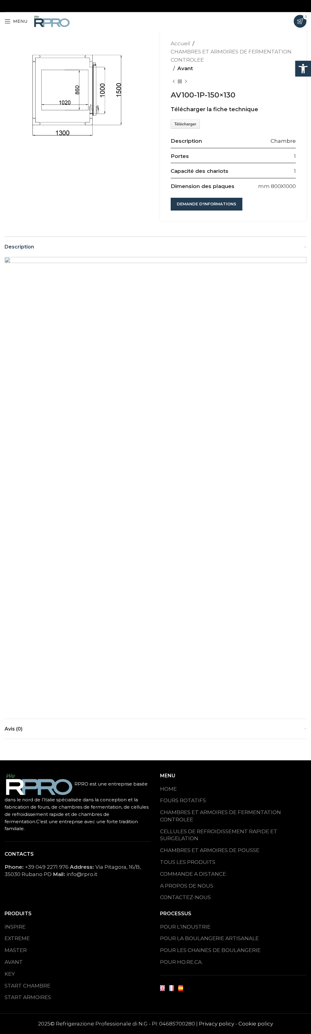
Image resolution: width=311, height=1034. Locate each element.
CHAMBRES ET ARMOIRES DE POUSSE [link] (209, 850)
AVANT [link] (14, 962)
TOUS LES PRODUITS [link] (187, 862)
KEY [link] (10, 974)
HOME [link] (168, 789)
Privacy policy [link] (216, 1024)
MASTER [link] (16, 950)
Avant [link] (185, 68)
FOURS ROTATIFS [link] (183, 800)
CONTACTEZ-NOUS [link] (185, 897)
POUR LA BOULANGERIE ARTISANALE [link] (209, 938)
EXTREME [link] (17, 938)
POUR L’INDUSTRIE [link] (185, 927)
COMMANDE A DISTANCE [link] (193, 874)
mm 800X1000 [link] (277, 186)
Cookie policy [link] (255, 1024)
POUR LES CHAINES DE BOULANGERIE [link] (210, 950)
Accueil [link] (180, 43)
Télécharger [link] (185, 124)
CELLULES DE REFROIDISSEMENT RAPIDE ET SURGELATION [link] (218, 835)
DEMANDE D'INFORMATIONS (206, 203)
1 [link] (295, 156)
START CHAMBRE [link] (27, 986)
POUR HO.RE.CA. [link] (181, 962)
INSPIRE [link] (15, 927)
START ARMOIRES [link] (28, 997)
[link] (303, 69)
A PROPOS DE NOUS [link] (186, 886)
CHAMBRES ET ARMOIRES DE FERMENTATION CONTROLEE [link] (220, 816)
